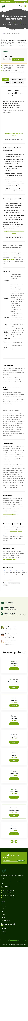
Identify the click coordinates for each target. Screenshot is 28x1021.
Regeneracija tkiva (16, 582)
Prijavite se (21, 860)
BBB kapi (4, 931)
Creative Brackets (23, 944)
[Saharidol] (14, 661)
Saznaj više (13, 668)
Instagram (11, 259)
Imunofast (14, 773)
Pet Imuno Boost (14, 682)
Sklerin (14, 700)
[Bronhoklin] (14, 789)
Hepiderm (14, 737)
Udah (14, 755)
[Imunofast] (14, 771)
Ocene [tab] (7, 82)
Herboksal (4, 928)
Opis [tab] (5, 79)
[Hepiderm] (14, 734)
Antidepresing (14, 810)
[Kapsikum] (14, 716)
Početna (11, 22)
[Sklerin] (14, 697)
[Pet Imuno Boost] (14, 679)
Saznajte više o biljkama (9, 514)
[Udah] (14, 752)
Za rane (5, 585)
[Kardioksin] (14, 826)
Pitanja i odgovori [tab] (18, 79)
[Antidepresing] (14, 807)
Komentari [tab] (19, 82)
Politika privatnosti (6, 920)
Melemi (11, 579)
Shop (17, 22)
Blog (3, 911)
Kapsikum (14, 718)
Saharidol (14, 663)
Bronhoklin (14, 792)
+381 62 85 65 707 (6, 1)
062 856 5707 (13, 531)
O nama (3, 914)
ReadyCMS (14, 945)
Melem (10, 582)
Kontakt (3, 917)
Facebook (5, 259)
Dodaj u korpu (19, 59)
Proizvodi (4, 908)
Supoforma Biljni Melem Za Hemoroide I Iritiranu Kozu (14, 24)
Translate (24, 2)
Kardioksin (14, 828)
